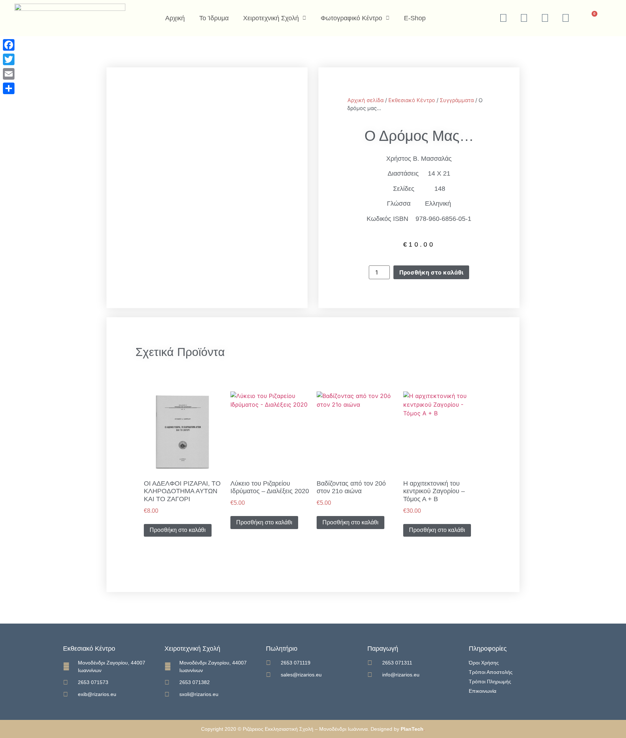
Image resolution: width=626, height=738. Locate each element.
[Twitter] (8, 59)
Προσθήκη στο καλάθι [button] (178, 530)
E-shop (415, 18)
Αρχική (175, 18)
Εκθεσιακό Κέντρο (411, 100)
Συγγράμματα (457, 100)
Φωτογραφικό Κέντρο (351, 18)
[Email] (8, 74)
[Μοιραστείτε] (8, 88)
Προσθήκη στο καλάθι (431, 272)
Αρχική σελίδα (365, 100)
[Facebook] (8, 45)
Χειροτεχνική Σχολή (271, 18)
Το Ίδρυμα (214, 18)
